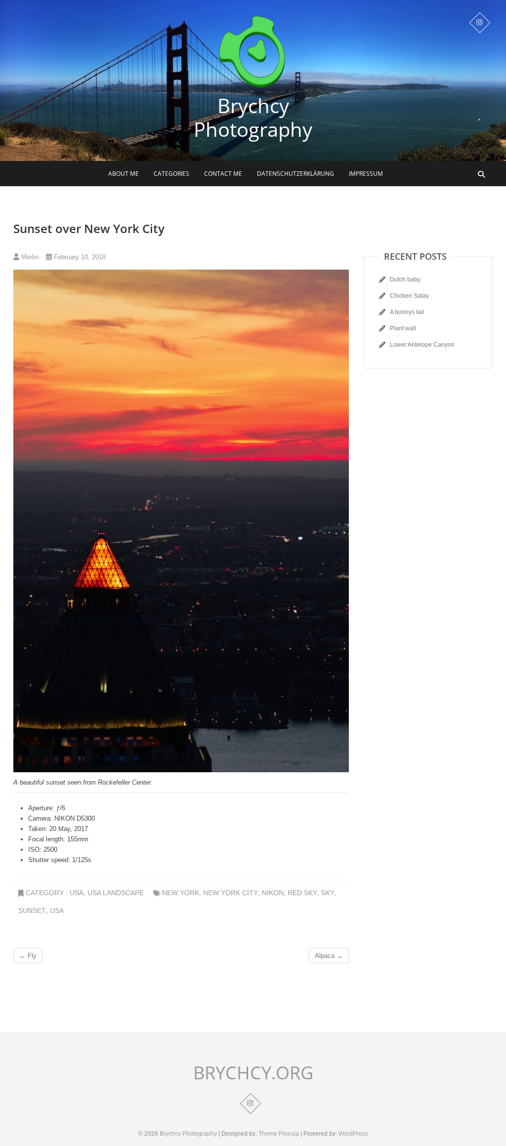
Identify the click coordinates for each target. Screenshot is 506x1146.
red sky (302, 893)
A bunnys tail (407, 312)
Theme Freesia (278, 1133)
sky (328, 893)
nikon (273, 893)
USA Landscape (115, 893)
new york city (230, 893)
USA (77, 893)
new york (180, 893)
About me (123, 173)
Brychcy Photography (253, 117)
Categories (171, 173)
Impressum (366, 173)
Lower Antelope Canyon (422, 344)
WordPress (353, 1133)
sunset (32, 910)
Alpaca (329, 955)
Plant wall (403, 328)
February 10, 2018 (79, 257)
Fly (28, 955)
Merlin (29, 257)
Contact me (223, 173)
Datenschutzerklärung (295, 173)
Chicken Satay (409, 295)
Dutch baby (405, 279)
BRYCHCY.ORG (253, 1073)
